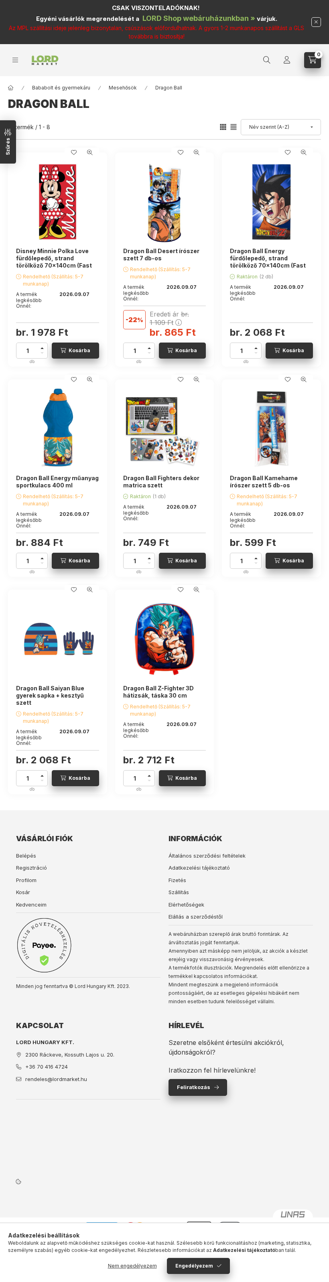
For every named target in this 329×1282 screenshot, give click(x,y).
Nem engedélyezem (132, 1266)
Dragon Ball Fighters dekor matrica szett (161, 482)
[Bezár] (316, 22)
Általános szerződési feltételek (207, 855)
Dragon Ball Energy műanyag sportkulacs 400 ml (57, 482)
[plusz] (42, 347)
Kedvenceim (31, 904)
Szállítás (179, 892)
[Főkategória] (11, 87)
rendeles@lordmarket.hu (56, 1079)
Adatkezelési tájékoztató (199, 867)
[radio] (233, 127)
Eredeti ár (169, 318)
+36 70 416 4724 (46, 1066)
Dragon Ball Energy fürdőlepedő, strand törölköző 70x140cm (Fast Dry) (268, 261)
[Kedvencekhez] (74, 152)
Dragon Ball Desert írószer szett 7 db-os (161, 254)
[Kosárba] (75, 351)
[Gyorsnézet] (90, 152)
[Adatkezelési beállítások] (18, 1181)
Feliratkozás (193, 1087)
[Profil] (287, 60)
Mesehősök (123, 88)
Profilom (26, 880)
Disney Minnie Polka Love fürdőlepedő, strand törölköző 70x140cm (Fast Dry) (54, 261)
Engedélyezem (194, 1266)
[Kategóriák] (15, 60)
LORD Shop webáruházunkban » (198, 18)
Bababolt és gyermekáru (61, 88)
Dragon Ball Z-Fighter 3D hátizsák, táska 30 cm (158, 692)
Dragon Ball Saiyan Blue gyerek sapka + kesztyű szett (50, 695)
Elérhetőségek (186, 904)
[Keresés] (267, 60)
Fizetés (177, 880)
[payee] (44, 945)
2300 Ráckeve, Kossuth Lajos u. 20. (69, 1054)
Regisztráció (31, 867)
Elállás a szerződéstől (196, 916)
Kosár (23, 892)
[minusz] (42, 354)
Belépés (26, 855)
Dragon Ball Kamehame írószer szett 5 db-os (264, 482)
